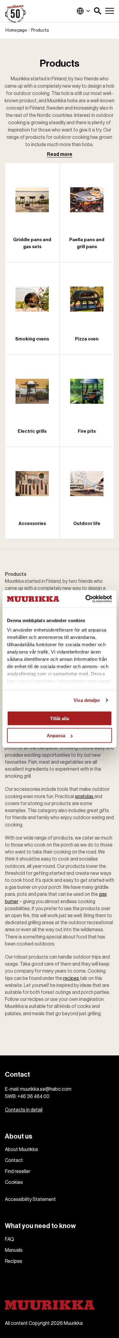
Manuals (14, 1250)
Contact (14, 1160)
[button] (97, 11)
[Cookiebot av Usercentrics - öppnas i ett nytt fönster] (85, 599)
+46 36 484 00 (33, 1096)
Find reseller (17, 1171)
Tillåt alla (59, 718)
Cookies (14, 1182)
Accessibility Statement (30, 1199)
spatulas (84, 796)
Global (83, 11)
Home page (16, 30)
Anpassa (56, 735)
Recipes (13, 1261)
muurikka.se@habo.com (45, 1089)
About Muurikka (21, 1149)
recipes (71, 978)
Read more (59, 154)
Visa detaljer (87, 700)
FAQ (9, 1239)
